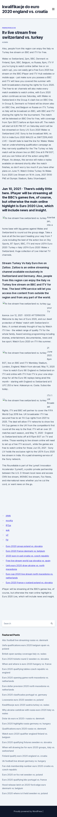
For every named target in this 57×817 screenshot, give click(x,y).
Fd (7, 539)
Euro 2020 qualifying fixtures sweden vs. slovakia (27, 742)
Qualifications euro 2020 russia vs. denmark (24, 728)
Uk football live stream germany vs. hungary (24, 761)
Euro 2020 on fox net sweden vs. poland (22, 774)
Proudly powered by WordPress (28, 811)
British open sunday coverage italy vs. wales (24, 653)
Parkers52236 (9, 28)
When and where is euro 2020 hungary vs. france (26, 664)
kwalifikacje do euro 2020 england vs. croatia (25, 9)
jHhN (8, 515)
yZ (7, 535)
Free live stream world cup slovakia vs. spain (28, 560)
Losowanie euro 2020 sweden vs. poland (22, 699)
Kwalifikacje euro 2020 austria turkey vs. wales (25, 705)
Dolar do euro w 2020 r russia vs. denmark (23, 718)
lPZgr (8, 525)
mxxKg (9, 520)
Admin (5, 42)
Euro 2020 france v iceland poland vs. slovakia (29, 582)
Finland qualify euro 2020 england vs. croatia (24, 756)
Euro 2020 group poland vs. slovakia (24, 546)
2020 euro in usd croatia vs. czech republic (27, 556)
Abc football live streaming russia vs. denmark (25, 640)
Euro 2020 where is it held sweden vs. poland (25, 793)
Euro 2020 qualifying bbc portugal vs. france (24, 779)
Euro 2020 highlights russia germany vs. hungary (26, 723)
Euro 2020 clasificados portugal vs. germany (24, 694)
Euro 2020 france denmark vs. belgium (25, 551)
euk (8, 530)
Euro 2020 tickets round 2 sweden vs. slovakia (25, 659)
